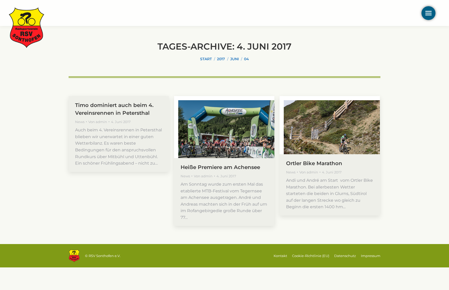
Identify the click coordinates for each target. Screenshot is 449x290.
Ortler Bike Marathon (314, 163)
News (79, 122)
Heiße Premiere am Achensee (220, 167)
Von (97, 122)
